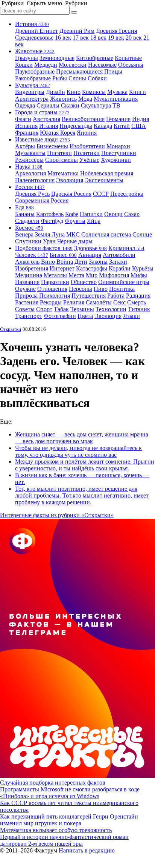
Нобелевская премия (106, 173)
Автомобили (119, 255)
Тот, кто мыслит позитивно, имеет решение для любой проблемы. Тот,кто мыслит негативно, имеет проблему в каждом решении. (82, 495)
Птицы (113, 71)
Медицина (28, 275)
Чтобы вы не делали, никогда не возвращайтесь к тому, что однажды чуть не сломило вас (78, 451)
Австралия (46, 119)
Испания (26, 126)
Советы (25, 309)
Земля (42, 234)
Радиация (138, 295)
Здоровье (90, 248)
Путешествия (88, 295)
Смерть (136, 302)
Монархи (118, 146)
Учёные (89, 160)
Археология (30, 173)
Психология (54, 295)
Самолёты (99, 302)
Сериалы (47, 105)
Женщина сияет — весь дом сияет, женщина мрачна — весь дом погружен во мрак (81, 437)
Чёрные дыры (75, 241)
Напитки (91, 214)
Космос (29, 227)
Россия (30, 187)
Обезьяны (130, 64)
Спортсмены (61, 160)
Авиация (89, 255)
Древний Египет (36, 31)
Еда (24, 207)
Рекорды (51, 302)
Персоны (80, 289)
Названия (27, 282)
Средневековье (34, 37)
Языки (131, 316)
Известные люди (42, 139)
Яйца (93, 221)
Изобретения (31, 268)
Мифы (139, 275)
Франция (26, 132)
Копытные (128, 58)
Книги (137, 92)
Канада (103, 126)
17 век (81, 37)
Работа (116, 295)
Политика (122, 289)
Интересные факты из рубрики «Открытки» (57, 515)
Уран (49, 241)
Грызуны (26, 58)
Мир (91, 275)
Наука (29, 166)
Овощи (113, 214)
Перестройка (126, 193)
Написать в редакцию (87, 850)
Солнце (142, 234)
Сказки (70, 105)
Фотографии (60, 316)
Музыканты (30, 153)
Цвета (85, 316)
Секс (119, 302)
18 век (98, 37)
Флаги (23, 119)
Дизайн (55, 92)
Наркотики (55, 282)
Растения (26, 302)
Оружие (25, 289)
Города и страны (42, 112)
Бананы (25, 214)
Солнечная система (106, 234)
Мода (85, 98)
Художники (116, 160)
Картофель (50, 214)
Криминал (126, 248)
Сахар (132, 214)
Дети (80, 261)
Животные (35, 51)
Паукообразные (35, 71)
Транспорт (28, 316)
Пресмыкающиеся (79, 71)
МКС (73, 234)
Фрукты (75, 221)
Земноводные (57, 58)
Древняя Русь (32, 193)
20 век (134, 37)
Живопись (63, 98)
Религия (73, 302)
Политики (86, 153)
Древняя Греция (116, 31)
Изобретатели (87, 146)
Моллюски (73, 64)
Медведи (45, 64)
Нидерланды (75, 126)
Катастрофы (91, 268)
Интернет (62, 268)
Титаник (139, 309)
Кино (74, 92)
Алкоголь (27, 261)
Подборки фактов (44, 248)
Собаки (97, 78)
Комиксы (94, 92)
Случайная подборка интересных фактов (52, 782)
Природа (26, 295)
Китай (122, 126)
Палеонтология (35, 180)
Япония (87, 132)
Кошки (24, 64)
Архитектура (32, 98)
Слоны (77, 78)
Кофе (71, 214)
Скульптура (96, 105)
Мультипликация (116, 98)
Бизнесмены (52, 146)
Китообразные (94, 58)
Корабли (120, 268)
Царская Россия (71, 193)
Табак (61, 309)
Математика (63, 173)
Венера (24, 234)
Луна (58, 234)
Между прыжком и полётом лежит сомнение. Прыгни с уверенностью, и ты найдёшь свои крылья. (84, 465)
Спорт (44, 309)
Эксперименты (104, 180)
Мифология (114, 275)
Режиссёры (29, 160)
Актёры (25, 146)
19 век (116, 37)
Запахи (118, 261)
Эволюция (69, 180)
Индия (140, 119)
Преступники (118, 153)
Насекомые (102, 64)
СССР (101, 193)
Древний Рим (76, 31)
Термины (82, 309)
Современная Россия (41, 200)
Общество (84, 282)
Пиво (101, 289)
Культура (32, 85)
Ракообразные (33, 78)
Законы (98, 261)
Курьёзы (142, 268)
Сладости (27, 221)
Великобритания (83, 119)
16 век (63, 37)
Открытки (10, 329)
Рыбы (59, 78)
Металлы (55, 275)
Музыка (117, 92)
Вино (48, 261)
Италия (48, 126)
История (32, 24)
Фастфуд (52, 221)
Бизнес (63, 255)
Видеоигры (29, 92)
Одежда (25, 105)
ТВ (116, 105)
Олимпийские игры (123, 282)
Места (76, 275)
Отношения (52, 289)
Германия (118, 119)
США (138, 126)
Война (64, 261)
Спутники (28, 241)
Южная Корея (57, 132)
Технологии (111, 309)
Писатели (59, 153)
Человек (31, 255)
